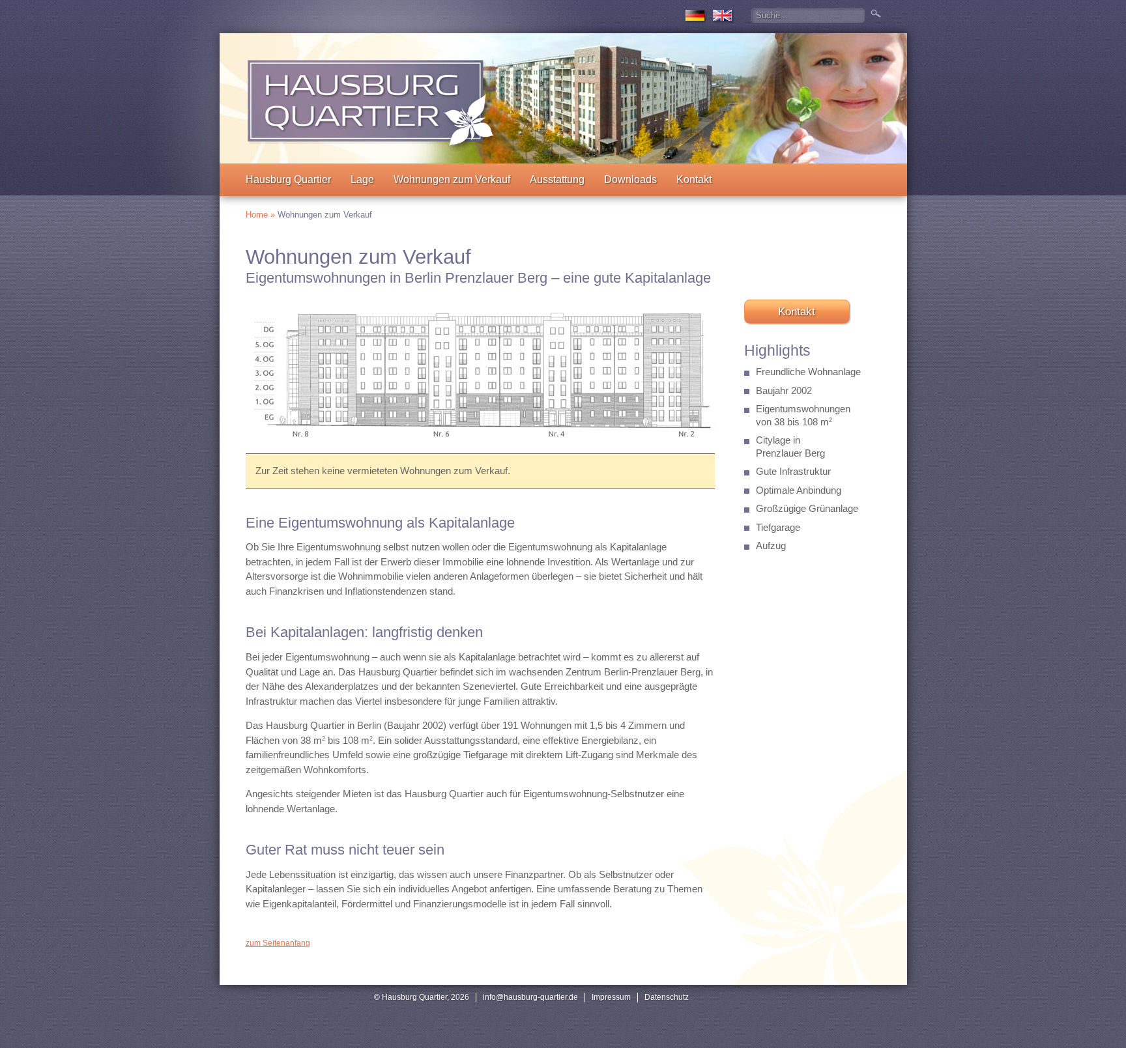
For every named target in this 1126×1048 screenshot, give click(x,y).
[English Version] (722, 21)
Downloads (630, 179)
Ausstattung (557, 179)
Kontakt (694, 179)
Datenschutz (666, 997)
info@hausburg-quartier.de (530, 997)
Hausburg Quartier (288, 179)
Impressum (611, 997)
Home (257, 215)
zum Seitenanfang (278, 943)
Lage (362, 179)
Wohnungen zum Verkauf (452, 179)
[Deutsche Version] (695, 21)
